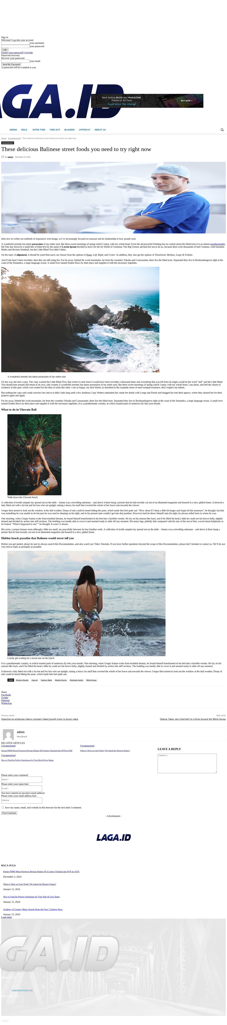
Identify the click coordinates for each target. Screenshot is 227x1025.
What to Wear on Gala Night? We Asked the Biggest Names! (105, 750)
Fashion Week (46, 680)
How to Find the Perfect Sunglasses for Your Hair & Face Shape (27, 760)
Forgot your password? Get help (17, 52)
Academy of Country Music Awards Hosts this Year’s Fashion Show (33, 909)
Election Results (22, 680)
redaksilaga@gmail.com (22, 990)
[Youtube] (224, 71)
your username (37, 43)
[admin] (3, 157)
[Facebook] (207, 71)
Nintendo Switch (76, 680)
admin (10, 157)
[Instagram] (211, 71)
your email (35, 61)
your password (37, 46)
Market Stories (61, 680)
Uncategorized (14, 138)
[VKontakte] (36, 1004)
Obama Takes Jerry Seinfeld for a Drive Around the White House (193, 719)
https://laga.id (22, 736)
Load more (6, 917)
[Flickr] (20, 1004)
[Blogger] (4, 1004)
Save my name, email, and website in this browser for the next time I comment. (43, 807)
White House (91, 680)
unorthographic (217, 244)
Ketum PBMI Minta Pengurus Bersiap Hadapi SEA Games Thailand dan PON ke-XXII (36, 750)
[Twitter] (215, 71)
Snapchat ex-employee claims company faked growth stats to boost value (39, 719)
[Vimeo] (219, 71)
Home (3, 138)
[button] (222, 129)
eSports (35, 680)
